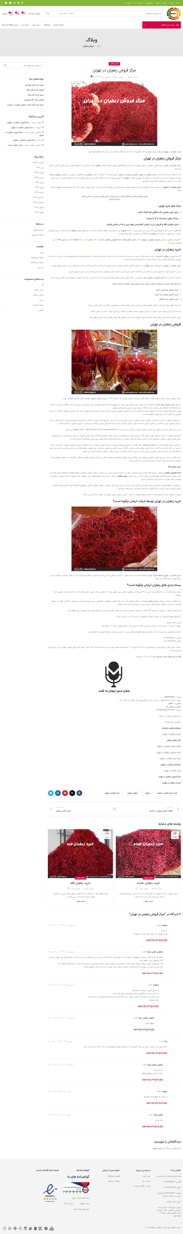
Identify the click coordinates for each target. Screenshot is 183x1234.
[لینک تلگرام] (51, 793)
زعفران (98, 165)
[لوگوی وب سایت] (174, 13)
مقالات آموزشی (38, 234)
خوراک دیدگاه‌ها (37, 262)
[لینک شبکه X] (18, 3)
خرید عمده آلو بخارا (36, 95)
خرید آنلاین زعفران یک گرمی (166, 294)
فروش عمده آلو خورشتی (34, 99)
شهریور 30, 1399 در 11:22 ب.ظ (60, 1064)
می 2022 (40, 167)
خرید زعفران (84, 1203)
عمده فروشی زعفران (113, 239)
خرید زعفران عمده (148, 883)
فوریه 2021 (39, 187)
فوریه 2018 (39, 212)
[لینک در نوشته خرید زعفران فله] (80, 853)
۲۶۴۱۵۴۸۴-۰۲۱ (170, 1187)
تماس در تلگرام (174, 703)
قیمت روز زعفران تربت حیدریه (169, 656)
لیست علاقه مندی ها (142, 1186)
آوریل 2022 (39, 172)
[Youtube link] (10, 3)
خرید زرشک (68, 1203)
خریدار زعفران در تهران (151, 239)
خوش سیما (118, 77)
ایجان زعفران (88, 46)
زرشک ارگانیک (38, 305)
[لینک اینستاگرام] (14, 3)
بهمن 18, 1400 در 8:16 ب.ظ (59, 1114)
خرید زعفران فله (171, 224)
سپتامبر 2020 (38, 202)
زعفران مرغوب (132, 793)
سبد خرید (146, 1176)
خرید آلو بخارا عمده (81, 1209)
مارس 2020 (39, 207)
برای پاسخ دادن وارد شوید (156, 939)
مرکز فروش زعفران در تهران (18, 122)
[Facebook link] (22, 3)
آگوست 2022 (38, 162)
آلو (43, 284)
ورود (42, 252)
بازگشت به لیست (114, 809)
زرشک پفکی (173, 218)
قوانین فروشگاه (114, 1176)
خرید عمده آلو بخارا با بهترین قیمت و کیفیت (25, 104)
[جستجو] (48, 13)
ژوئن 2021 (39, 182)
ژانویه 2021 (39, 192)
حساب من (146, 1181)
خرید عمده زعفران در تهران (167, 793)
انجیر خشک (39, 289)
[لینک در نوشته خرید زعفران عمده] (148, 853)
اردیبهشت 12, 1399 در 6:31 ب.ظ (61, 984)
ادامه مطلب (148, 901)
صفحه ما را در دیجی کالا (68, 239)
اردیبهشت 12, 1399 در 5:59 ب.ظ (61, 951)
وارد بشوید (156, 1148)
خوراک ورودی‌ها (37, 257)
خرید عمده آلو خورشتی (34, 85)
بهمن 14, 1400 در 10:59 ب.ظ (59, 1091)
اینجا (59, 187)
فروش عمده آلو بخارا (35, 90)
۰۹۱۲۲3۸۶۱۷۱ (169, 697)
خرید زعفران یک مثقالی (163, 212)
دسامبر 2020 (38, 197)
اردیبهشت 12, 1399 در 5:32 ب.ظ (61, 925)
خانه (98, 46)
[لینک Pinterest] (6, 3)
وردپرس (40, 267)
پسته (41, 300)
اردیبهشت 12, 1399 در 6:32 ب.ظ (61, 1017)
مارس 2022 (39, 177)
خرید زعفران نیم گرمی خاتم (167, 289)
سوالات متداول (114, 1181)
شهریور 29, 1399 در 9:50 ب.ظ (60, 1041)
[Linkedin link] (58, 793)
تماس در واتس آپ (173, 706)
